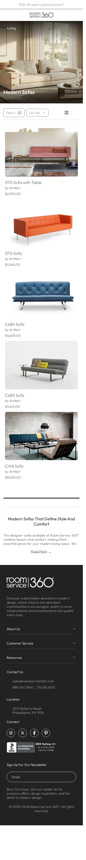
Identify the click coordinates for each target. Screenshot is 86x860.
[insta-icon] (11, 733)
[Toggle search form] (63, 15)
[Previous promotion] (4, 4)
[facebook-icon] (34, 733)
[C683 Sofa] (41, 365)
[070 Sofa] (41, 223)
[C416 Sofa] (41, 436)
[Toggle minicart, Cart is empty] (77, 15)
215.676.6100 (46, 687)
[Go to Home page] (41, 15)
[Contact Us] (69, 15)
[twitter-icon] (22, 733)
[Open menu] (4, 15)
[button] (8, 152)
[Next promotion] (78, 4)
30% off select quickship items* (41, 4)
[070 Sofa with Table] (41, 152)
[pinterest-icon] (46, 733)
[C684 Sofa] (41, 294)
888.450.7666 (23, 687)
